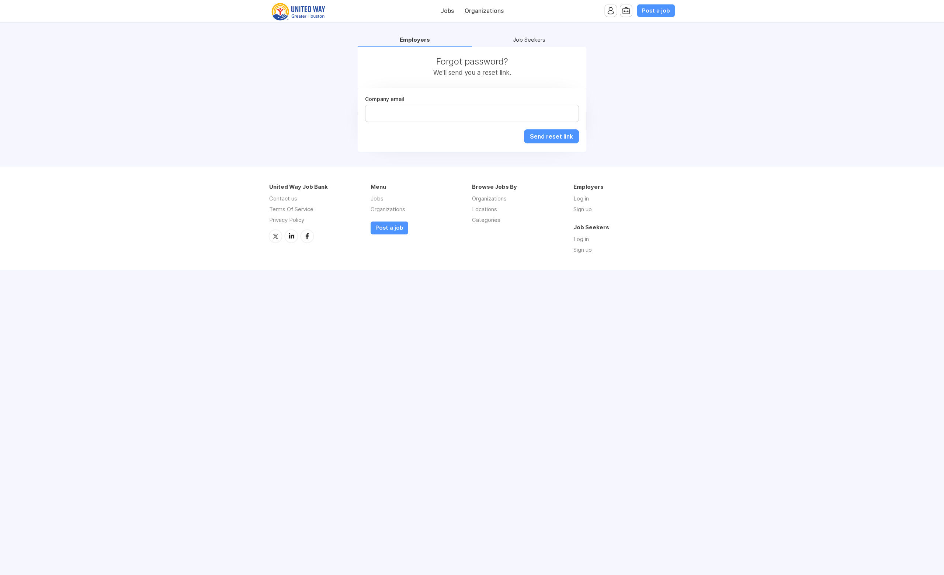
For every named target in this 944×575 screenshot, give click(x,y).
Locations (484, 209)
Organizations (484, 10)
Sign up (582, 209)
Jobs (447, 10)
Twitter (275, 236)
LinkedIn (291, 236)
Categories (486, 219)
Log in (581, 198)
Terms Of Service (291, 209)
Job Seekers (529, 40)
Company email (385, 99)
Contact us (283, 198)
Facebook (307, 236)
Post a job (656, 10)
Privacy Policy (286, 219)
